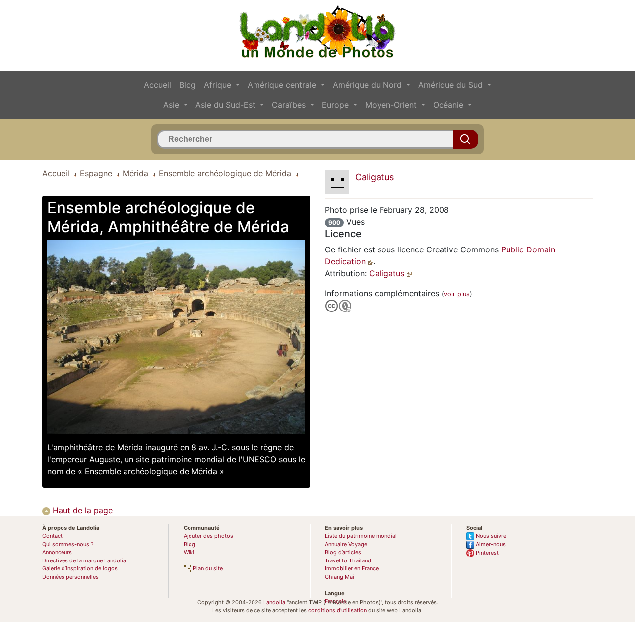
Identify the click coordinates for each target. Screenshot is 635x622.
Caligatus (388, 273)
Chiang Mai (339, 576)
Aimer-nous (490, 544)
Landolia (274, 602)
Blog (187, 85)
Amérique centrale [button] (283, 85)
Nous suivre (490, 535)
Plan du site (207, 568)
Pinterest (486, 552)
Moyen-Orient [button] (392, 105)
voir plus (457, 294)
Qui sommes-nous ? (68, 544)
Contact (52, 535)
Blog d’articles (343, 552)
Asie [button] (172, 105)
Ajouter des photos (208, 535)
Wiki (189, 552)
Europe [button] (336, 105)
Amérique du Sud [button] (451, 85)
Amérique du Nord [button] (368, 85)
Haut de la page (81, 510)
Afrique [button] (219, 85)
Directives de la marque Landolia (84, 560)
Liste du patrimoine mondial (361, 535)
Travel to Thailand (348, 560)
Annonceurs (57, 552)
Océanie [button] (449, 105)
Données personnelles (70, 576)
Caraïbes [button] (290, 105)
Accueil (157, 85)
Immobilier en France (352, 568)
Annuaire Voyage (346, 544)
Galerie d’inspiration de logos (80, 568)
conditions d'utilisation (337, 610)
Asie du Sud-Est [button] (226, 105)
